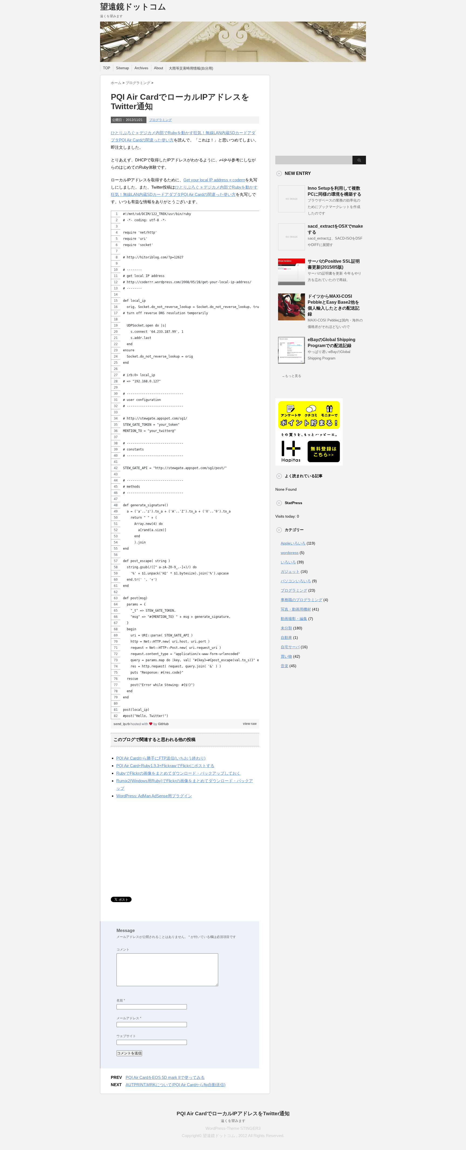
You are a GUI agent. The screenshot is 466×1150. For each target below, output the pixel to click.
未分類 (286, 628)
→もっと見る (291, 376)
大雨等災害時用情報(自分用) (191, 68)
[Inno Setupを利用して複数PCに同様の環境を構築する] (291, 210)
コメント (122, 949)
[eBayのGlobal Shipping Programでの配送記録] (291, 361)
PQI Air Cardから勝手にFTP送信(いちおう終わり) (160, 758)
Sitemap (122, 68)
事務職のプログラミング (301, 600)
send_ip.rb (122, 724)
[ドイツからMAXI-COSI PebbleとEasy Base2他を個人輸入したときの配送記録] (291, 318)
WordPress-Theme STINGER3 (233, 1128)
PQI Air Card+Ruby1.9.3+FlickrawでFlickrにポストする (165, 765)
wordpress (290, 552)
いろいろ (288, 562)
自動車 (286, 637)
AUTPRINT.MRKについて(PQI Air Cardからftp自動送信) (175, 1084)
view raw (249, 724)
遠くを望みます (233, 1121)
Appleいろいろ (293, 543)
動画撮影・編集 (294, 618)
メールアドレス (128, 1018)
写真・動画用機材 (296, 609)
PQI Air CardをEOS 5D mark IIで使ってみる (165, 1077)
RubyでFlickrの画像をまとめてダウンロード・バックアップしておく (178, 773)
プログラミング (160, 120)
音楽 (284, 666)
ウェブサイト (126, 1036)
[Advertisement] (156, 848)
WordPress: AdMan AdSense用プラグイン (154, 796)
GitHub (163, 724)
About (158, 68)
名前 (120, 1000)
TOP (106, 68)
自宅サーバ (290, 647)
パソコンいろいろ (296, 581)
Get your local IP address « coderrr (214, 180)
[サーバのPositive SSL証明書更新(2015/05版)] (291, 283)
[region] (185, 465)
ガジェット (290, 571)
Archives (141, 68)
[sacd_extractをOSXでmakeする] (291, 248)
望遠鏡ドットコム (133, 6)
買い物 (286, 656)
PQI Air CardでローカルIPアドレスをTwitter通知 (233, 1113)
